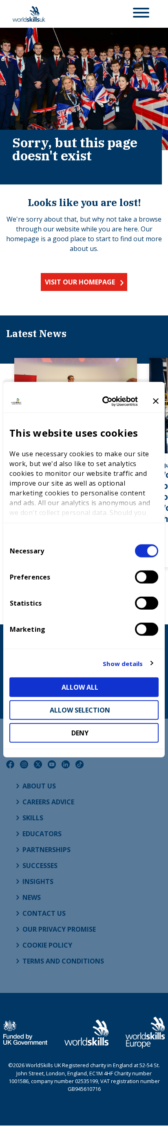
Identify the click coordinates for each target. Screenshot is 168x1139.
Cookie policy (47, 945)
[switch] (146, 577)
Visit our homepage (80, 282)
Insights (37, 881)
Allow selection (80, 710)
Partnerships (46, 849)
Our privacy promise (59, 929)
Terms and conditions (63, 961)
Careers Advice (48, 801)
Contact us (44, 913)
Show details (123, 663)
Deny (79, 732)
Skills (32, 817)
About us (39, 786)
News (31, 897)
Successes (39, 865)
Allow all (80, 687)
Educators (42, 833)
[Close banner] (156, 401)
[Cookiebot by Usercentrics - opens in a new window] (104, 401)
